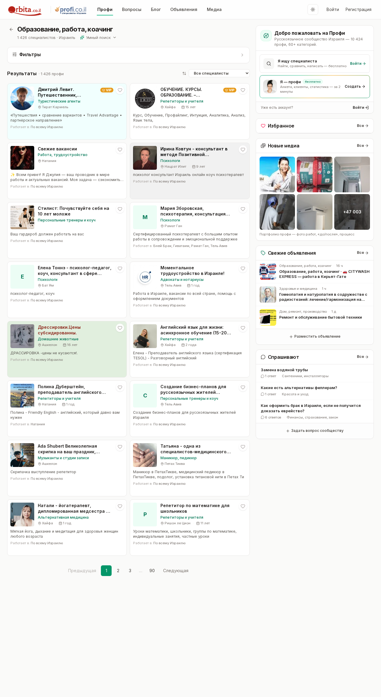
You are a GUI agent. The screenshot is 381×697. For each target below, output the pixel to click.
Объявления (183, 9)
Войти (333, 9)
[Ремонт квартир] (314, 174)
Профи (105, 9)
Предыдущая (82, 570)
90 (152, 570)
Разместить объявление (317, 336)
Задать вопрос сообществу (317, 430)
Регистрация (358, 9)
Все (360, 125)
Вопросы (131, 9)
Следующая (175, 570)
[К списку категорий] (11, 29)
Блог (156, 9)
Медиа (214, 9)
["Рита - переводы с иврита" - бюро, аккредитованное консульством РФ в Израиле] (277, 174)
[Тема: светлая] (312, 9)
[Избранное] (120, 90)
